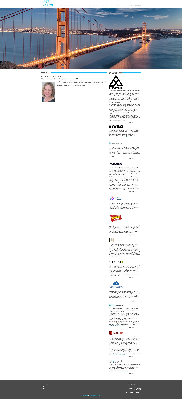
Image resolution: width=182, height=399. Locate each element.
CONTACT (117, 5)
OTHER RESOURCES (104, 5)
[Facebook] (137, 384)
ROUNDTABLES (82, 5)
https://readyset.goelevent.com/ (120, 371)
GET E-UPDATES (138, 5)
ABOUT (111, 5)
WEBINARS (74, 5)
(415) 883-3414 (130, 392)
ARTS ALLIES (91, 5)
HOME (60, 5)
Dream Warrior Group (95, 395)
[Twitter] (140, 384)
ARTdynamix (85, 395)
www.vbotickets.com (128, 136)
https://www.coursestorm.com (117, 298)
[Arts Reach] (47, 6)
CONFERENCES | (131, 5)
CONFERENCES (67, 5)
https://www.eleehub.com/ (119, 354)
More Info (131, 122)
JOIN (97, 5)
